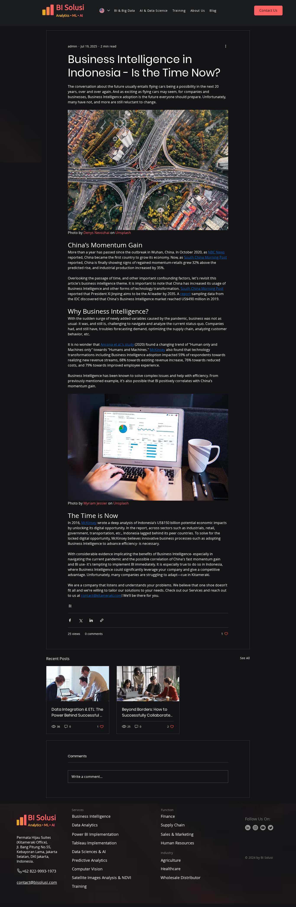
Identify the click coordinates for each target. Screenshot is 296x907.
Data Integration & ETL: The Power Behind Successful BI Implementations (77, 712)
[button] (124, 10)
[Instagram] (255, 827)
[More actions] (225, 46)
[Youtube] (263, 827)
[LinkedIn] (247, 827)
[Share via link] (102, 620)
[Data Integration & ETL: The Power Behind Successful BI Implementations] (77, 683)
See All (245, 658)
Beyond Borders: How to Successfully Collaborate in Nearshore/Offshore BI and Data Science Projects (147, 712)
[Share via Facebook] (70, 620)
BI (70, 606)
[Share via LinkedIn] (91, 620)
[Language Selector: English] (104, 10)
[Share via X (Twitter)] (80, 620)
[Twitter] (270, 827)
